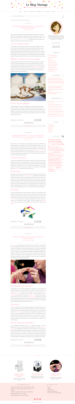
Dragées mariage (52, 67)
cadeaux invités (56, 144)
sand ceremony (55, 166)
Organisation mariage (28, 29)
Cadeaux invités (51, 60)
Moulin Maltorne (52, 114)
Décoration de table (52, 64)
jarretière (57, 156)
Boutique (53, 11)
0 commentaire (28, 227)
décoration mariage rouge (57, 154)
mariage (13, 307)
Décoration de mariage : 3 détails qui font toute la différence (22, 391)
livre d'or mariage (54, 157)
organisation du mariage (16, 293)
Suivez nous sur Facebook (52, 391)
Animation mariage (52, 57)
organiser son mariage (23, 39)
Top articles (32, 11)
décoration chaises (50, 152)
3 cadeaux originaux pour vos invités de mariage (19, 395)
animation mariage (55, 141)
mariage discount (52, 160)
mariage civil (16, 168)
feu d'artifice (56, 155)
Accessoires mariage (52, 55)
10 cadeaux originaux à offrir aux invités (37, 374)
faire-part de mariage (29, 175)
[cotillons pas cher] (28, 212)
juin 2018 (50, 131)
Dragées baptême (52, 150)
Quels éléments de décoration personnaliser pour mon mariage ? (56, 116)
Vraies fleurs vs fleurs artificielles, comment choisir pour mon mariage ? (56, 83)
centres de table (52, 146)
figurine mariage (61, 155)
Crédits (49, 388)
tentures (50, 167)
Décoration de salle (52, 62)
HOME (20, 11)
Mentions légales (51, 389)
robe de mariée (50, 166)
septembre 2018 (51, 126)
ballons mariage (51, 143)
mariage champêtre (54, 159)
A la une (23, 240)
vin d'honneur (51, 171)
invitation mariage (18, 311)
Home (12, 16)
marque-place (56, 162)
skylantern (59, 166)
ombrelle (52, 163)
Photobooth (54, 165)
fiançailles (14, 245)
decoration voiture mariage (56, 149)
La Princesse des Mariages (53, 111)
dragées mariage (60, 150)
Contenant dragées (53, 148)
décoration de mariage (37, 66)
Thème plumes (56, 169)
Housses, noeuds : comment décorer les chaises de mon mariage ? (19, 375)
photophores (60, 165)
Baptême (50, 59)
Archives (47, 11)
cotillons (12, 203)
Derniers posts (40, 11)
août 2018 (50, 128)
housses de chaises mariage (52, 156)
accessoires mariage (54, 139)
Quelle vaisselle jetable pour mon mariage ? (19, 393)
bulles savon (50, 144)
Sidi (49, 101)
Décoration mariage (52, 65)
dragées (63, 149)
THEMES (25, 11)
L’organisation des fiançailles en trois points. (55, 374)
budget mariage (32, 296)
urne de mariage (60, 169)
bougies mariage (59, 143)
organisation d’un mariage (39, 149)
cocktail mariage (58, 146)
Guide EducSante (52, 104)
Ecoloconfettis (51, 107)
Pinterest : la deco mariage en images (54, 392)
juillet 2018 (50, 130)
